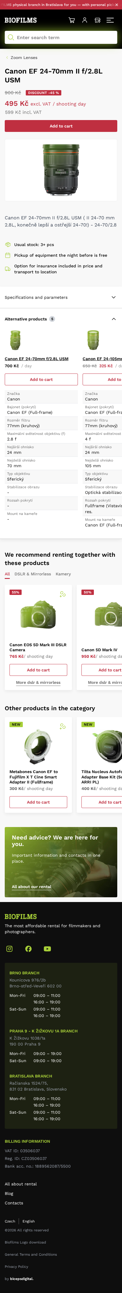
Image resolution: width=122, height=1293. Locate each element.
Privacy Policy (16, 1267)
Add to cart (61, 126)
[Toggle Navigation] (110, 20)
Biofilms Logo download (25, 1242)
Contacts (14, 1203)
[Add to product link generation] (62, 594)
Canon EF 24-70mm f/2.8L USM (36, 358)
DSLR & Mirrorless (33, 574)
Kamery (63, 574)
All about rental (21, 1184)
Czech (10, 1221)
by (19, 1279)
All (7, 574)
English (29, 1221)
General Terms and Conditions (31, 1254)
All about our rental (31, 886)
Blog (9, 1193)
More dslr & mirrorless (38, 682)
